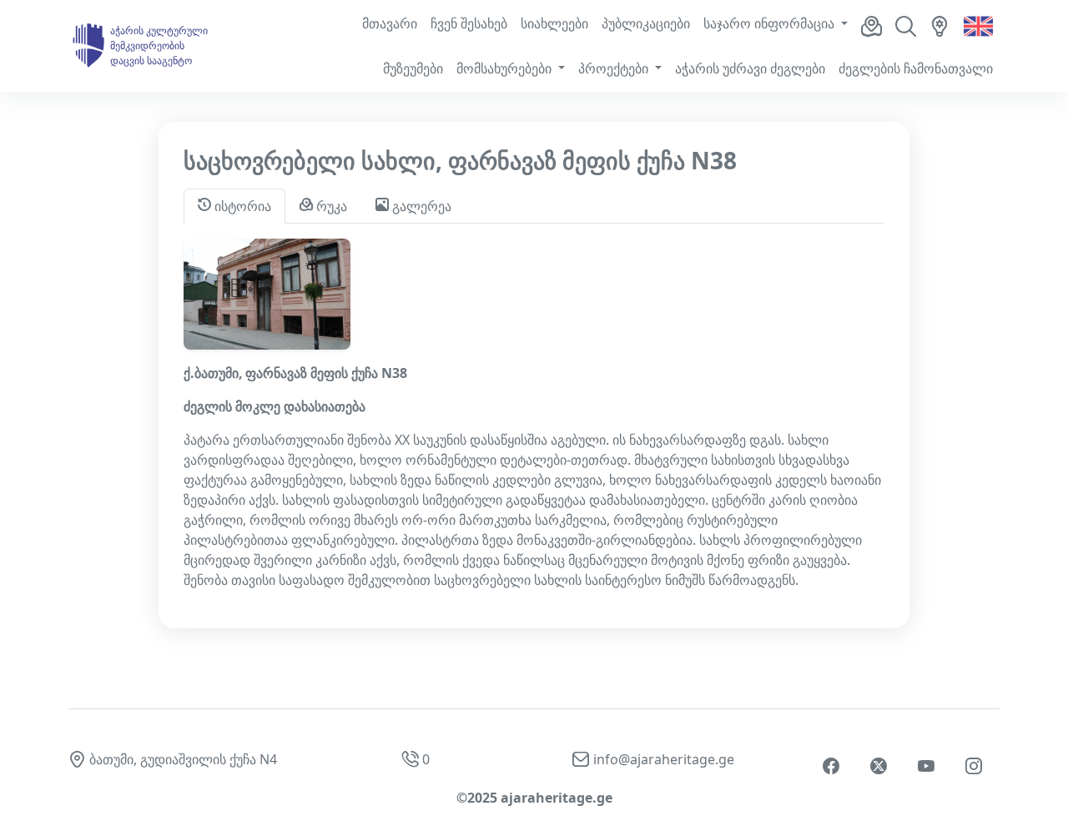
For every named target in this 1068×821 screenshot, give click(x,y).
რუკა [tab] (330, 206)
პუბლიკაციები (646, 23)
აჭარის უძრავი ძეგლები (750, 68)
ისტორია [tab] (241, 206)
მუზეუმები (413, 68)
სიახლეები (554, 23)
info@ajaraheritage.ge (663, 759)
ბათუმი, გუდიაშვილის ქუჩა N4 (183, 759)
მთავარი (389, 23)
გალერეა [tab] (420, 206)
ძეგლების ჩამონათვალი (916, 68)
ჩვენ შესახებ (469, 23)
